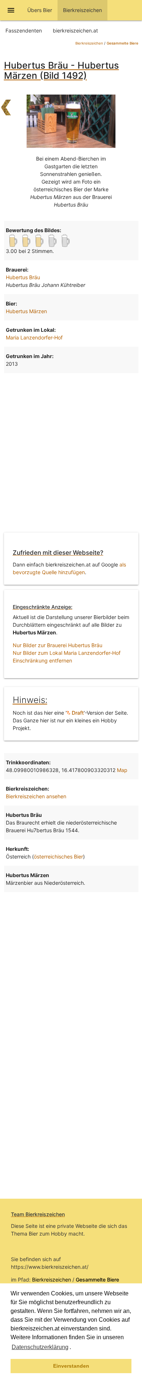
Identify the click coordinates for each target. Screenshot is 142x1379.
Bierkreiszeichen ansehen (36, 796)
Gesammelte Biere (122, 43)
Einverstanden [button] (71, 1366)
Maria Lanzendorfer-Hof (34, 337)
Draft (77, 713)
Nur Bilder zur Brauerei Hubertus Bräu (57, 645)
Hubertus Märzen (26, 311)
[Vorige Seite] (6, 104)
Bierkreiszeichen (89, 43)
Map (122, 770)
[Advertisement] (71, 451)
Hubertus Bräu (23, 277)
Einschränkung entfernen (42, 660)
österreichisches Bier (58, 856)
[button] (73, 1348)
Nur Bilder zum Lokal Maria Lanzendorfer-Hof (67, 653)
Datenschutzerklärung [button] (40, 1347)
